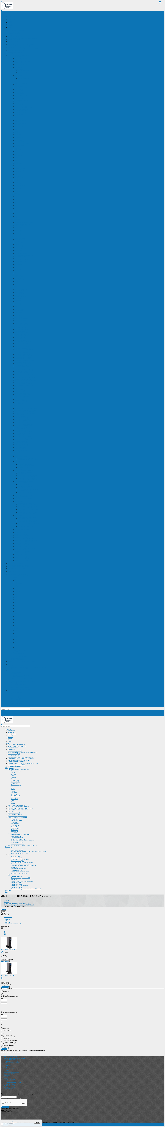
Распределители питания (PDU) (20, 650)
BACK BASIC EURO (20, 111)
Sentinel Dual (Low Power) (21, 143)
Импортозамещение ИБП (15, 36)
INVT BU (17, 301)
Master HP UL (18, 156)
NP (15, 201)
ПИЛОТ (16, 286)
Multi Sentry (17, 148)
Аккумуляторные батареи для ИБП (18, 576)
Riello (12, 118)
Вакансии (10, 27)
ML (15, 204)
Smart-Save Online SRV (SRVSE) (23, 222)
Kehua (13, 326)
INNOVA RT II (18, 98)
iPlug (15, 160)
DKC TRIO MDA (19, 311)
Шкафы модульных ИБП (25, 70)
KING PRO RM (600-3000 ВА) (23, 382)
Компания (7, 15)
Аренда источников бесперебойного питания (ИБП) (23, 49)
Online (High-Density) (20, 253)
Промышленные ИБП (14, 571)
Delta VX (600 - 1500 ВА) (25, 526)
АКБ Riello (14, 585)
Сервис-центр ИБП (9, 1068)
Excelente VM (18, 230)
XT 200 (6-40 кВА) (19, 428)
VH (15, 208)
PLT (15, 258)
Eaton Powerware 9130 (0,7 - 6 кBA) (24, 559)
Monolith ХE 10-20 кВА (25, 486)
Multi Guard (17, 122)
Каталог (6, 902)
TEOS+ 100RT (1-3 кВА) (21, 444)
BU (15, 270)
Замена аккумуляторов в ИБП (19, 669)
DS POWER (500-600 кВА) (22, 419)
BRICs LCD (17, 269)
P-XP (15, 582)
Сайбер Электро (16, 275)
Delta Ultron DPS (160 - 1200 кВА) (28, 509)
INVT (12, 287)
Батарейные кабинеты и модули (27, 73)
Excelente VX (18, 227)
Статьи (6, 1078)
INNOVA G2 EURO (20, 103)
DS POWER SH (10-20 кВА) (22, 422)
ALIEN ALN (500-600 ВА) (22, 393)
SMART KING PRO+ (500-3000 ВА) (25, 380)
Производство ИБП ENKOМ (16, 47)
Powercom (14, 368)
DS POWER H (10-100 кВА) (22, 427)
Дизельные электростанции (12, 1061)
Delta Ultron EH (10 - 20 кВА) (26, 507)
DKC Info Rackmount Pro (21, 323)
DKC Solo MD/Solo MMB (21, 318)
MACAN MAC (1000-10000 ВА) (23, 385)
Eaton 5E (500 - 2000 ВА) (21, 552)
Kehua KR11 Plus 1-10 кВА (22, 346)
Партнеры (10, 21)
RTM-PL (16, 638)
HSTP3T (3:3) (18, 241)
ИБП (9, 690)
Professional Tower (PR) (21, 256)
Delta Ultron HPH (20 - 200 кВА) (27, 506)
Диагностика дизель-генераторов (21, 680)
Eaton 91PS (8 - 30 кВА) (21, 543)
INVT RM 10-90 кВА (20, 297)
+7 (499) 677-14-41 (9, 1087)
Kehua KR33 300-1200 (20, 340)
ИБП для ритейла (13, 569)
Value (16, 266)
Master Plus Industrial (20, 123)
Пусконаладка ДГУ (16, 686)
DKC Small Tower (19, 321)
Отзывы (10, 24)
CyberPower (14, 236)
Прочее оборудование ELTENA (23, 495)
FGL (15, 611)
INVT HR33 (17, 298)
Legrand (13, 453)
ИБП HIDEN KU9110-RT (8, 975)
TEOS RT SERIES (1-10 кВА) (23, 438)
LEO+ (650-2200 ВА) (20, 450)
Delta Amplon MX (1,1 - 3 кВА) (27, 517)
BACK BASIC (18, 114)
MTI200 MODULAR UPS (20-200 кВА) (25, 410)
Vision (16, 131)
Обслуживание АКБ (17, 666)
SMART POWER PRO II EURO (23, 95)
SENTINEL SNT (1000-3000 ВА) (23, 374)
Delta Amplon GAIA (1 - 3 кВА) (27, 518)
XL (15, 588)
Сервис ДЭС (14, 683)
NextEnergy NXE (19, 145)
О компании (11, 16)
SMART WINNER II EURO (22, 91)
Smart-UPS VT (18, 177)
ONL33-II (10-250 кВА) (21, 371)
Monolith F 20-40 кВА (24, 483)
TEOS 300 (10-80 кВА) (21, 418)
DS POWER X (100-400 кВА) (23, 421)
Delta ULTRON (18, 501)
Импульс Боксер (19, 170)
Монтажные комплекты (25, 80)
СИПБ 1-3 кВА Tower (20, 63)
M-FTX (16, 593)
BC (15, 627)
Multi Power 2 (18, 129)
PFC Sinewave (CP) (20, 261)
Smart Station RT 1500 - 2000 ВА (27, 458)
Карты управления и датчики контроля (22, 656)
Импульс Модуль (19, 171)
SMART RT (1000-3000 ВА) (22, 379)
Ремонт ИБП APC (16, 698)
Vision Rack (17, 132)
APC (12, 173)
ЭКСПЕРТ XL (18, 277)
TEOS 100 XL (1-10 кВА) (21, 439)
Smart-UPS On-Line (20, 185)
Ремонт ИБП (14, 695)
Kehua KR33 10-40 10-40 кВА (23, 342)
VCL (15, 197)
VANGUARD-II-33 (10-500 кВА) (24, 373)
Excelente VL (18, 228)
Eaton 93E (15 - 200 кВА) (21, 545)
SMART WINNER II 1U (21, 92)
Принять (37, 1122)
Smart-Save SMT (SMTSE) (22, 224)
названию (7, 919)
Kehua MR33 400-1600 (21, 329)
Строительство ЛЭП (14, 41)
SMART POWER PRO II (21, 94)
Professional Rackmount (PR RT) (23, 255)
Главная (6, 900)
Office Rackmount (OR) (21, 259)
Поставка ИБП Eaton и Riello (9, 711)
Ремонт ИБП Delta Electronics (19, 701)
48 (5, 934)
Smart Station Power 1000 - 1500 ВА (28, 459)
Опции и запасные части (11, 1062)
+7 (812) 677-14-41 (29, 714)
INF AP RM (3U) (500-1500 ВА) (23, 370)
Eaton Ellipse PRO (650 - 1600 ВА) (24, 538)
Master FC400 (18, 159)
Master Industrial (19, 153)
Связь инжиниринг (16, 56)
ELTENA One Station (20, 461)
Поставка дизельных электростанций (22, 678)
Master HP (17, 154)
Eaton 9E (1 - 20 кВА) (20, 556)
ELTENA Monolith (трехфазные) (23, 481)
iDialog (16, 162)
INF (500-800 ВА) (19, 390)
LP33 (15, 216)
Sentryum (17, 135)
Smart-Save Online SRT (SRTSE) (23, 221)
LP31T (16, 199)
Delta (12, 500)
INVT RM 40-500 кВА (20, 289)
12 (5, 931)
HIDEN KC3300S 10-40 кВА (22, 362)
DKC (12, 308)
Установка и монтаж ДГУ (18, 684)
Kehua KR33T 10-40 (20, 339)
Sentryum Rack (18, 137)
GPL (15, 633)
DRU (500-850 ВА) (19, 391)
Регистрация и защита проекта (17, 32)
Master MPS (17, 151)
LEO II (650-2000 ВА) (20, 449)
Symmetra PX (18, 179)
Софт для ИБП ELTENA (21, 497)
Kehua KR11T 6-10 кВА (21, 343)
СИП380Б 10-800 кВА (20, 67)
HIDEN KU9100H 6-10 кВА (22, 357)
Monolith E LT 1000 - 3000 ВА (26, 476)
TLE (15, 205)
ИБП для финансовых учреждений (18, 568)
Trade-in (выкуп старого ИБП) (16, 50)
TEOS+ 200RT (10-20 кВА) (22, 433)
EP (15, 196)
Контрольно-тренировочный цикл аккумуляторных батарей (28, 667)
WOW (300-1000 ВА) (20, 401)
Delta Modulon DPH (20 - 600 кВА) (28, 514)
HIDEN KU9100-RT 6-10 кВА (23, 356)
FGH (15, 608)
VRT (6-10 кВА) (19, 402)
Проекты (10, 22)
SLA (15, 597)
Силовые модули (23, 72)
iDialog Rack (18, 163)
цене (5, 920)
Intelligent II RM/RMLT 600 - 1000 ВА (29, 469)
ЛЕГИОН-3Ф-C (19, 280)
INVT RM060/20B (19, 292)
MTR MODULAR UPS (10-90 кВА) (24, 411)
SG (15, 207)
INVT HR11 (17, 303)
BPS (15, 624)
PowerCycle (17, 591)
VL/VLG (17, 639)
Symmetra (17, 190)
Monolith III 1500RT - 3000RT (26, 478)
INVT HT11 (17, 306)
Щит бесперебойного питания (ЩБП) (19, 46)
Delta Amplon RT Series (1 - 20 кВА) (28, 523)
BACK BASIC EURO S (21, 112)
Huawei (13, 562)
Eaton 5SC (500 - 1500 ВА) (22, 551)
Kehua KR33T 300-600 (21, 337)
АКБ (9, 664)
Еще (6, 892)
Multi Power (17, 149)
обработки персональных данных (26, 1098)
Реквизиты (11, 18)
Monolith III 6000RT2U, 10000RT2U (28, 480)
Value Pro (17, 263)
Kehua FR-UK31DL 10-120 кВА (23, 349)
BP (15, 625)
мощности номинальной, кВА (13, 923)
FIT (15, 602)
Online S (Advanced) (20, 249)
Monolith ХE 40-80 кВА (25, 487)
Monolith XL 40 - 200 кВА (25, 490)
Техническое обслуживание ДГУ (20, 689)
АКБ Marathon (15, 587)
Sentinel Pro (17, 165)
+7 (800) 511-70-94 (9, 1084)
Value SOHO (18, 264)
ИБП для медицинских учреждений (18, 565)
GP (15, 635)
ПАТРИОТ (17, 278)
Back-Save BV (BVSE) (21, 225)
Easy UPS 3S (18, 174)
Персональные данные (10, 1079)
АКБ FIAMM (15, 596)
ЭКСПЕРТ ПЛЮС (19, 283)
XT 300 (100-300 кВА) (20, 414)
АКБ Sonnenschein (16, 583)
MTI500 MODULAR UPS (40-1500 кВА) (26, 407)
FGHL (16, 607)
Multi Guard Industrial (20, 120)
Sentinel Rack (18, 140)
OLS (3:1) (17, 244)
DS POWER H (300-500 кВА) (23, 425)
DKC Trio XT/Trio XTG (21, 314)
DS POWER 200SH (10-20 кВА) (23, 432)
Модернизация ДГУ (17, 672)
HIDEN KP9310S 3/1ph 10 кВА (23, 359)
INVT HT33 (17, 300)
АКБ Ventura (14, 628)
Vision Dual (17, 134)
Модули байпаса (16, 652)
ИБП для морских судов (15, 573)
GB (15, 641)
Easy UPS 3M (18, 176)
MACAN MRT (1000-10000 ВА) (23, 383)
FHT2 (16, 600)
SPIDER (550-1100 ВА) (21, 397)
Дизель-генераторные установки (17, 574)
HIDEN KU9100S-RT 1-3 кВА (23, 352)
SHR (15, 618)
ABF (15, 642)
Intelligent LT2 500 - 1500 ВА (26, 467)
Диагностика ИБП (16, 692)
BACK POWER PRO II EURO (23, 108)
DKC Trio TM (18, 317)
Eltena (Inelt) (14, 455)
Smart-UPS (17, 188)
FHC (15, 599)
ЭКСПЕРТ (17, 284)
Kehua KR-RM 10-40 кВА (21, 334)
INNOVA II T (18, 84)
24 (5, 933)
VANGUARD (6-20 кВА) (21, 376)
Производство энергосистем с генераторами (21, 44)
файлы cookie (14, 1122)
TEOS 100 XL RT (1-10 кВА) (22, 436)
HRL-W (16, 645)
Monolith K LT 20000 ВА (25, 472)
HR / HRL (17, 647)
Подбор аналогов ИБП (14, 33)
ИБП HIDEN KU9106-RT (8, 949)
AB (15, 644)
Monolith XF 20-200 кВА (25, 484)
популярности (5, 914)
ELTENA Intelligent (20, 463)
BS (15, 272)
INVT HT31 (17, 304)
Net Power (17, 146)
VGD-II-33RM (18, 404)
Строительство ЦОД (14, 39)
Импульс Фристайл (20, 168)
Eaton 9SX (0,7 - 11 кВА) (21, 560)
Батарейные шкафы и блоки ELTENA (25, 498)
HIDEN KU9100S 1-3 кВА (22, 354)
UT (15, 267)
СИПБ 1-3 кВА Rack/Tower (22, 60)
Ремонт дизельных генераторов (20, 687)
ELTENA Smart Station (20, 456)
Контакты (7, 706)
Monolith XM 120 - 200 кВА (26, 492)
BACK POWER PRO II (21, 106)
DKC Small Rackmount (21, 320)
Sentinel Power (18, 126)
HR (15, 621)
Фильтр (3, 909)
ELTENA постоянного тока (22, 494)
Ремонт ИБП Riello (16, 703)
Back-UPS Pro (18, 187)
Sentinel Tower (18, 139)
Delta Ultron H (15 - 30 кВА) (26, 503)
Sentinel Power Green (20, 128)
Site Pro (16, 215)
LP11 (15, 211)
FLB (15, 605)
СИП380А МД (18, 69)
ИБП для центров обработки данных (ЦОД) (20, 566)
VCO (15, 210)
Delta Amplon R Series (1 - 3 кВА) (27, 521)
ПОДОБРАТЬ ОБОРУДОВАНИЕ (10, 1052)
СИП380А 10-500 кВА (21, 66)
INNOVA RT (18, 97)
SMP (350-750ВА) (19, 239)
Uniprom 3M (18, 233)
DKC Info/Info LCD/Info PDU (23, 325)
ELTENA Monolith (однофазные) (23, 470)
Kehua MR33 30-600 (20, 331)
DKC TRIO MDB (19, 309)
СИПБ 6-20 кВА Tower (21, 64)
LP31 (15, 218)
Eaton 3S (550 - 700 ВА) (21, 534)
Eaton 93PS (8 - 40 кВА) (21, 546)
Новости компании (9, 1073)
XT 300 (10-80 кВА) (20, 416)
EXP (15, 273)
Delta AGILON (18, 525)
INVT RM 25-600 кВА (20, 294)
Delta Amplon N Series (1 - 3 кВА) (27, 520)
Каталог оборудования (10, 1056)
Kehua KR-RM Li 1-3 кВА (22, 332)
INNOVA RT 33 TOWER (21, 100)
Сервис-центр (8, 662)
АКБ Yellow (14, 636)
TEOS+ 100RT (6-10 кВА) (21, 442)
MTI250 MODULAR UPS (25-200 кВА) (25, 413)
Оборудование (8, 53)
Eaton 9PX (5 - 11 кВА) (21, 557)
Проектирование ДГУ (17, 676)
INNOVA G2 (18, 101)
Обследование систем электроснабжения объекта (22, 38)
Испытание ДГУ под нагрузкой (20, 675)
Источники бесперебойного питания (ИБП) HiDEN (19, 905)
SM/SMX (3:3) (18, 242)
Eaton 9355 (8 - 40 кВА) (21, 549)
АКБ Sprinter (14, 577)
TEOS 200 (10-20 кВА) (21, 430)
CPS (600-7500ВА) (19, 238)
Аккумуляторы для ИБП (11, 1059)
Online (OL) (17, 252)
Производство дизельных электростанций (23, 681)
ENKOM (13, 117)
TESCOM (14, 405)
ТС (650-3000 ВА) (19, 387)
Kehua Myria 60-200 (20, 328)
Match (16, 202)
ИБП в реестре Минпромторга (16, 30)
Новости (10, 25)
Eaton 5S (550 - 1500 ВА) (21, 532)
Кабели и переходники (17, 659)
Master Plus (17, 125)
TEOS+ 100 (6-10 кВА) (21, 445)
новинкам (7, 922)
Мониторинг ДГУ (16, 673)
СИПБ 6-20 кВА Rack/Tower (22, 61)
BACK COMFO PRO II (21, 109)
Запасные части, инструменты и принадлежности (22, 661)
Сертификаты (12, 19)
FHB (15, 604)
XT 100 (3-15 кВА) (19, 435)
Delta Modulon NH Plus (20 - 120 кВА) (29, 512)
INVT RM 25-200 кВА (20, 295)
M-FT (16, 594)
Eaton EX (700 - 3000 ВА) (21, 529)
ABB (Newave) (15, 452)
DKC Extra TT (18, 312)
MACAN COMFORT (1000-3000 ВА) (25, 377)
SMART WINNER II (20, 89)
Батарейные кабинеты (17, 653)
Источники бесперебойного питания (18, 55)
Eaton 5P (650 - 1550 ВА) (21, 554)
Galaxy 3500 (17, 180)
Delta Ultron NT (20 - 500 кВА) (27, 504)
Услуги (6, 29)
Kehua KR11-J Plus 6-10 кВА (22, 345)
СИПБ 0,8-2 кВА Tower (21, 58)
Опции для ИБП (19, 75)
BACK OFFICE (19, 115)
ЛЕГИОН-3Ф (18, 281)
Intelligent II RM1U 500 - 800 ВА (27, 464)
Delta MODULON (19, 511)
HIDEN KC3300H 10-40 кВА (22, 365)
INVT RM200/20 (19, 290)
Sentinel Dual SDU (19, 142)
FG (15, 610)
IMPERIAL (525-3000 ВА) (22, 394)
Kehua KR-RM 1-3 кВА (21, 335)
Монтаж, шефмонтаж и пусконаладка (22, 697)
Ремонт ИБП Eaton (16, 700)
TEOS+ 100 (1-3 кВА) (20, 447)
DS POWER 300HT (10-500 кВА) (24, 424)
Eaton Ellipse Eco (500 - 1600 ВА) (24, 542)
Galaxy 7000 (17, 184)
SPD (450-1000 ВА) (20, 399)
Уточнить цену (5, 961)
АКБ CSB (14, 613)
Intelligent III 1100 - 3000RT (26, 466)
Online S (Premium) (19, 250)
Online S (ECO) (18, 247)
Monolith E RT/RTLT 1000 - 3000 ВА (28, 475)
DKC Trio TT (18, 315)
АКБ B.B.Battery (16, 614)
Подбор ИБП (11, 35)
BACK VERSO (18, 104)
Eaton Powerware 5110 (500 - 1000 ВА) (25, 540)
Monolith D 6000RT (23, 473)
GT (15, 213)
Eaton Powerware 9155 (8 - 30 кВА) (24, 548)
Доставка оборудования (14, 52)
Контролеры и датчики (24, 77)
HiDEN (13, 351)
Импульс (13, 166)
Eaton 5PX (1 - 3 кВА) (20, 531)
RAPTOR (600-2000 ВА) (21, 396)
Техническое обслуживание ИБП (20, 693)
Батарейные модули (23, 78)
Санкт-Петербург (6, 12)
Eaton (12, 528)
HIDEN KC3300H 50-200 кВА (23, 363)
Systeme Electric (15, 219)
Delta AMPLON (19, 515)
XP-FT (16, 580)
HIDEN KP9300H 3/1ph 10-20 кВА (24, 360)
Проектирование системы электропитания (20, 42)
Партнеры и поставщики (11, 1072)
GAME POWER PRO (20, 83)
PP (15, 579)
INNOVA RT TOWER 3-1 (21, 87)
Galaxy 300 (17, 191)
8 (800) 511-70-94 (18, 714)
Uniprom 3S (17, 235)
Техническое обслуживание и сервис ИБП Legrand (26, 704)
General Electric (15, 194)
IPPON (13, 81)
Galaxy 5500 (17, 182)
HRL (15, 619)
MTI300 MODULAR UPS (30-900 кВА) (25, 408)
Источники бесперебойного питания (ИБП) (17, 903)
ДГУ (9, 670)
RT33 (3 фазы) (18, 246)
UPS (15, 622)
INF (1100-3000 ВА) (20, 388)
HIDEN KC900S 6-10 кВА (22, 366)
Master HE (17, 157)
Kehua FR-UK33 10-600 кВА (22, 348)
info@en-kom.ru (5, 714)
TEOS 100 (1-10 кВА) (20, 441)
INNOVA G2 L (18, 86)
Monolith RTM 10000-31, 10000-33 (28, 489)
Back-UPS (17, 193)
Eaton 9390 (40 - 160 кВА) (21, 537)
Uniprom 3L (17, 232)
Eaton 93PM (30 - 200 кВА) (22, 535)
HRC (15, 616)
